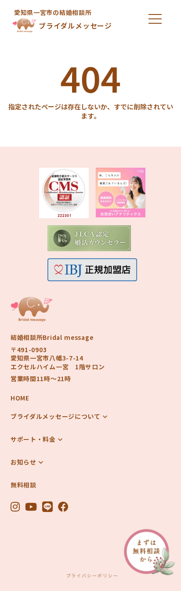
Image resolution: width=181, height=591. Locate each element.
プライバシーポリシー (92, 576)
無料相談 (23, 485)
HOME (20, 398)
